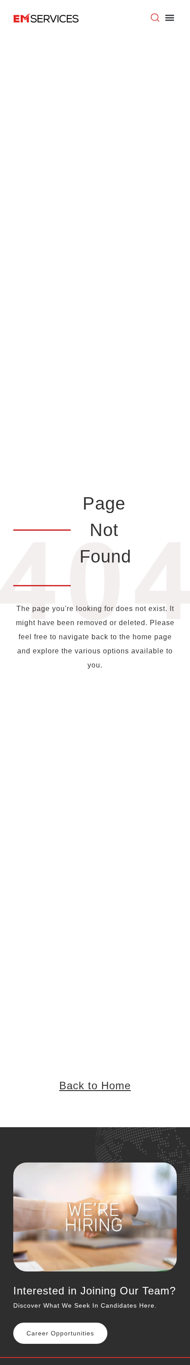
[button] (169, 18)
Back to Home (95, 1085)
